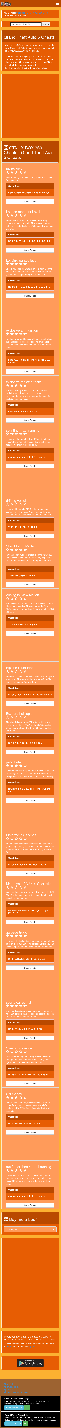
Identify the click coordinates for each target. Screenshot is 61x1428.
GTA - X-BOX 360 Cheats (38, 12)
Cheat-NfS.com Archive (17, 1392)
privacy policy (12, 1386)
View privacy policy (13, 1424)
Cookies (10, 1389)
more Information (14, 1407)
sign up (31, 1346)
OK (27, 1407)
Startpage (20, 12)
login (9, 1346)
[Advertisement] (30, 105)
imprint (9, 1383)
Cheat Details (30, 201)
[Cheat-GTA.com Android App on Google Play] (30, 1362)
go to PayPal (11, 1229)
